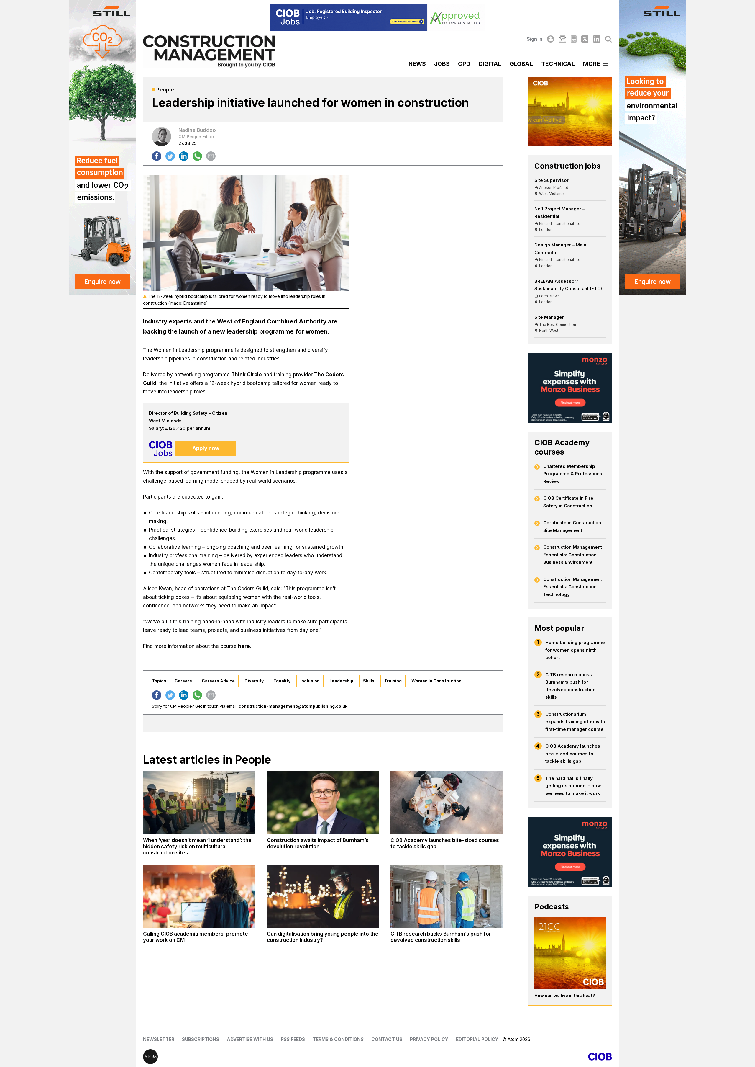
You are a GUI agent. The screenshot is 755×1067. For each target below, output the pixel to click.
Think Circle (246, 375)
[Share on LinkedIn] (183, 156)
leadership (341, 680)
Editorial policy (477, 1039)
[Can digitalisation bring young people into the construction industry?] (323, 896)
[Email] (562, 39)
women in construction (436, 680)
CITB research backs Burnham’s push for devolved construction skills (570, 686)
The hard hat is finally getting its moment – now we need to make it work (573, 785)
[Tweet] (170, 156)
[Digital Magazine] (574, 39)
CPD (464, 63)
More (591, 63)
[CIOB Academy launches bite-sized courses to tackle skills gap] (446, 802)
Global (521, 63)
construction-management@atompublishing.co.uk (293, 706)
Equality (281, 680)
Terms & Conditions (338, 1039)
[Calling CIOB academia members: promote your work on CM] (199, 896)
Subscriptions (200, 1039)
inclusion (310, 680)
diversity (254, 680)
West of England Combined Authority (271, 321)
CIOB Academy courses (562, 447)
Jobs (442, 63)
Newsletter (158, 1039)
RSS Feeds (293, 1039)
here (244, 646)
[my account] (550, 39)
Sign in (534, 39)
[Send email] (211, 156)
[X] (584, 39)
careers (183, 680)
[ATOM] (260, 1056)
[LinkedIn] (596, 39)
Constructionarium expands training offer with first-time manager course (575, 721)
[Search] (608, 39)
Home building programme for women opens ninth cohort (575, 650)
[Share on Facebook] (156, 156)
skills (369, 680)
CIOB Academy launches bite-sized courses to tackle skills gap (572, 753)
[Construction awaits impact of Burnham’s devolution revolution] (323, 802)
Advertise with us (250, 1039)
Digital (490, 63)
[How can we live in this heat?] (570, 953)
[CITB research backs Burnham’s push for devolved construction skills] (446, 896)
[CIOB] (495, 1057)
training (393, 680)
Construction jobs (567, 165)
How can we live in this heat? (564, 995)
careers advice (218, 680)
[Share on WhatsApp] (197, 156)
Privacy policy (429, 1039)
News (417, 63)
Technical (558, 63)
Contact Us (386, 1039)
